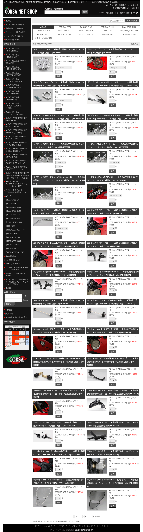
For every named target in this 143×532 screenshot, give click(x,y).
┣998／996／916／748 (14, 230)
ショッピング (120, 13)
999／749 (107, 31)
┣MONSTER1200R (13, 241)
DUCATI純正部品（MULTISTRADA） (13, 68)
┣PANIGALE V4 (12, 200)
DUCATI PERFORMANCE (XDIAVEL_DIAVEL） (16, 131)
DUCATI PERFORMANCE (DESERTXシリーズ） (16, 168)
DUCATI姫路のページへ (15, 25)
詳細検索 (59, 9)
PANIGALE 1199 (129, 27)
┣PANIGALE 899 (12, 219)
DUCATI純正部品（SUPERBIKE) (12, 49)
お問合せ (9, 310)
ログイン (125, 5)
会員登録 (134, 5)
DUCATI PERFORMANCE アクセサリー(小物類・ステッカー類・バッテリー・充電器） (17, 175)
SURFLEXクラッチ (13, 260)
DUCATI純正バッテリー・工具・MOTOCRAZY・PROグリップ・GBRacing (16, 281)
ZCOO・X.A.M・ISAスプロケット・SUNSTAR (17, 268)
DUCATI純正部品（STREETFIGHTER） (14, 80)
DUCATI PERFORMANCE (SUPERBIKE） (16, 119)
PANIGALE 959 (43, 31)
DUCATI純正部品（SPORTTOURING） (14, 113)
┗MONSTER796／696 (14, 252)
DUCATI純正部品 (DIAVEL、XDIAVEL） (17, 62)
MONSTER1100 (129, 34)
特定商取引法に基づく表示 (16, 317)
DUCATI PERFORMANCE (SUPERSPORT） (16, 156)
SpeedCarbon (10, 256)
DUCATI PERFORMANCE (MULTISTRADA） (16, 137)
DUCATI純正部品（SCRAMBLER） (12, 92)
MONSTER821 (108, 34)
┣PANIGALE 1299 (13, 207)
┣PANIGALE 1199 (13, 211)
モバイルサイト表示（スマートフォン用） (91, 526)
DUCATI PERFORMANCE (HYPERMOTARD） (16, 143)
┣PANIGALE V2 (12, 204)
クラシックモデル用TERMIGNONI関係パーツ (15, 191)
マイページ (69, 526)
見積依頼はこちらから (14, 28)
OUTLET (9, 288)
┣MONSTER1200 (12, 237)
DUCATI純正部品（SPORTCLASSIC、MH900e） (14, 105)
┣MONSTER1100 (12, 249)
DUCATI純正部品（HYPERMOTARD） (14, 74)
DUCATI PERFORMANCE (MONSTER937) (16, 125)
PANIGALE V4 (65, 27)
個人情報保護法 (68, 530)
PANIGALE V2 (86, 27)
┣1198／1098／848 (13, 222)
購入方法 (9, 314)
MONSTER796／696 (43, 38)
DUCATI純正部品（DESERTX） (12, 98)
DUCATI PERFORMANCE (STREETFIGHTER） (16, 150)
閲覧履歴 (109, 13)
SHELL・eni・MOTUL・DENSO (15, 274)
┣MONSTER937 (12, 234)
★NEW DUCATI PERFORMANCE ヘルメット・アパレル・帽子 (16, 183)
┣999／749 (10, 226)
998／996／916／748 (129, 31)
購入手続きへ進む (12, 40)
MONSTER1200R (86, 34)
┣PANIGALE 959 (12, 215)
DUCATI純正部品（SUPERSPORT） (13, 86)
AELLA (8, 196)
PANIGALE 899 (64, 31)
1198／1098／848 (86, 31)
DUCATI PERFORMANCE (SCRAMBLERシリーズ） (16, 162)
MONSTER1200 (64, 34)
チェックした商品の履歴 (15, 32)
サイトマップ (56, 530)
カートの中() (132, 13)
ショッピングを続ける (14, 36)
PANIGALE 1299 (107, 27)
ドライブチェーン (12, 264)
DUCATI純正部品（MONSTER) (12, 56)
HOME (101, 13)
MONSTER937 (43, 34)
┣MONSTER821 (12, 245)
